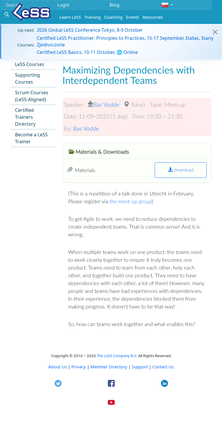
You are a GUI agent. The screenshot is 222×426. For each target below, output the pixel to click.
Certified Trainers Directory (25, 117)
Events (132, 17)
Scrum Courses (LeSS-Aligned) (31, 96)
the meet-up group (130, 201)
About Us (57, 367)
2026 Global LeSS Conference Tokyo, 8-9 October (90, 30)
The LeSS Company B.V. (117, 355)
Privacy (78, 367)
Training (92, 17)
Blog (114, 4)
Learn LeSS (70, 17)
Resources (153, 17)
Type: (156, 104)
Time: (138, 116)
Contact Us (163, 367)
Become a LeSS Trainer (31, 138)
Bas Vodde (106, 104)
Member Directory (108, 367)
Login (63, 4)
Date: (70, 116)
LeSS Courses (29, 64)
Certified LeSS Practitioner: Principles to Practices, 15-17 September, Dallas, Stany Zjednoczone (125, 41)
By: (68, 128)
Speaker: (74, 104)
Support (140, 367)
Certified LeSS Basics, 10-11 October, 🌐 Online (87, 52)
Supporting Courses (27, 78)
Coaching (113, 17)
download (183, 170)
